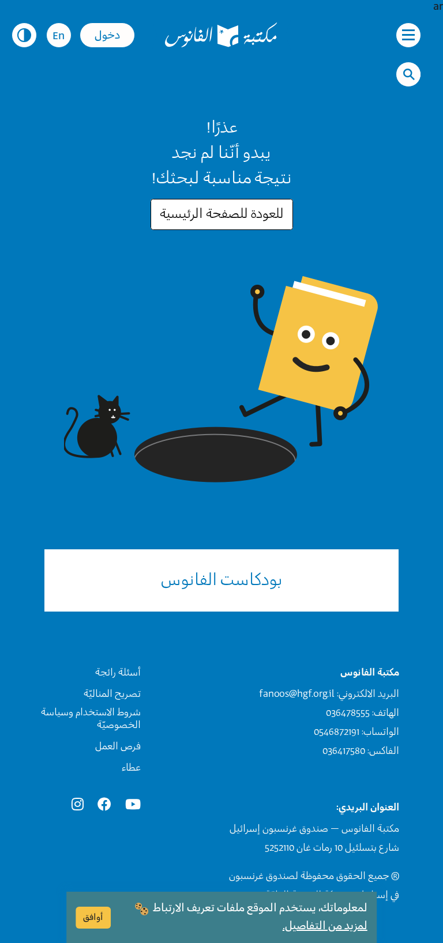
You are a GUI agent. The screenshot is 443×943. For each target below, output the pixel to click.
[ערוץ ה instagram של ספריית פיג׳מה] (78, 805)
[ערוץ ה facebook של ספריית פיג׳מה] (104, 805)
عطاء (131, 767)
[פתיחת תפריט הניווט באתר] (408, 35)
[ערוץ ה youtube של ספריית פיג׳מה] (133, 805)
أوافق (93, 917)
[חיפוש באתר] (409, 74)
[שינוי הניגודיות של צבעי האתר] (24, 35)
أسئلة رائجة (118, 672)
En (58, 36)
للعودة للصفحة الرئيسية (222, 214)
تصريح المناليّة (112, 694)
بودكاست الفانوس (222, 580)
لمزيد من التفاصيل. (325, 926)
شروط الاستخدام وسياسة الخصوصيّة (91, 718)
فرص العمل (118, 746)
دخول (107, 35)
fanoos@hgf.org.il (297, 694)
